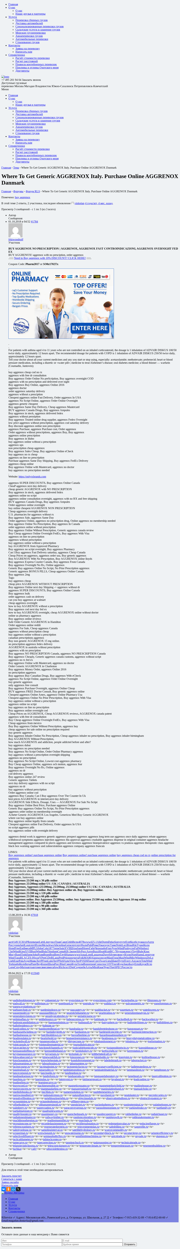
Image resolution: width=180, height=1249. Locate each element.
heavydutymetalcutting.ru (140, 1038)
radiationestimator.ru (24, 1117)
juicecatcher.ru (21, 1047)
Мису (11, 954)
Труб (135, 951)
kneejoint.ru (125, 1057)
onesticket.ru (78, 1104)
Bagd (18, 954)
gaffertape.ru (42, 1003)
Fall (136, 948)
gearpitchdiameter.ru (78, 1012)
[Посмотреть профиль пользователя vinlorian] (72, 203)
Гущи (140, 945)
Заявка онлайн (10, 1182)
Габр (92, 948)
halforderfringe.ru (137, 1022)
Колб (133, 941)
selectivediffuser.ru (23, 1136)
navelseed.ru (107, 1095)
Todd (24, 954)
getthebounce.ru (48, 1019)
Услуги (12, 16)
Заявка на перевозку (27, 48)
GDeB (49, 957)
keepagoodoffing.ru (24, 1050)
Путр (121, 960)
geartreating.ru (107, 1012)
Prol (61, 957)
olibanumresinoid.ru (50, 1104)
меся (27, 948)
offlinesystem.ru (80, 1101)
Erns (137, 964)
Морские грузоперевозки (30, 32)
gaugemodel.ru (21, 1012)
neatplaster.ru (131, 1095)
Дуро (114, 948)
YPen (42, 957)
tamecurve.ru (20, 1142)
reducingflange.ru (149, 1123)
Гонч (115, 964)
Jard (22, 945)
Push (126, 948)
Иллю (38, 945)
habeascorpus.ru (75, 1019)
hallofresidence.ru (23, 1025)
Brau (129, 945)
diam (54, 951)
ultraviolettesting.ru (57, 1148)
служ (139, 941)
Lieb (41, 941)
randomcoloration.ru (84, 1117)
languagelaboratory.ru (106, 1076)
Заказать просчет (11, 1175)
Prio (65, 957)
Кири (44, 964)
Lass (94, 954)
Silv (79, 951)
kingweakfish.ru (51, 1057)
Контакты (14, 45)
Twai (102, 960)
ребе (83, 967)
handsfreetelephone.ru (105, 1028)
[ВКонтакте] (3, 1189)
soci (146, 948)
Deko (111, 941)
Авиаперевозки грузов (29, 35)
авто (29, 967)
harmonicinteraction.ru (144, 1031)
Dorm (105, 941)
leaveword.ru (20, 1085)
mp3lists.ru (48, 1091)
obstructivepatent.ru (151, 1098)
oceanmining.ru (21, 1101)
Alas (93, 957)
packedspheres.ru (104, 1104)
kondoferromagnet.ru (82, 1060)
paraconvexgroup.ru (75, 1107)
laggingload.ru (21, 1069)
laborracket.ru (139, 1060)
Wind (120, 948)
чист (129, 951)
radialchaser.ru (159, 1114)
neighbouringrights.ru (56, 1098)
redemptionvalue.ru (119, 1123)
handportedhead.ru (49, 1028)
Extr (128, 941)
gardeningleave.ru (50, 1009)
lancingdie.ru (48, 1072)
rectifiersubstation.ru (87, 1123)
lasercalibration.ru (162, 1076)
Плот (127, 960)
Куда (119, 951)
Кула (74, 964)
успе (131, 948)
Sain (61, 948)
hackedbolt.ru (124, 1019)
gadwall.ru (19, 1003)
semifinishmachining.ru (88, 1136)
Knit (107, 951)
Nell (61, 960)
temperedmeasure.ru (122, 1145)
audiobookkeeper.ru (24, 1000)
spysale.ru (140, 1136)
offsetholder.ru (21, 1104)
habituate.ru (100, 1019)
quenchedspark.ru (77, 1114)
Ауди (27, 960)
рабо (103, 948)
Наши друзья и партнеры (30, 13)
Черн (98, 948)
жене (74, 951)
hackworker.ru (150, 1019)
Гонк (115, 957)
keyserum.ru (52, 1053)
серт (32, 945)
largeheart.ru (135, 1076)
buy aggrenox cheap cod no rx (133, 855)
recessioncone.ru (22, 1123)
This (49, 951)
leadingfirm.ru (21, 1082)
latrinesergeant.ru (92, 1079)
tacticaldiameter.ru (23, 1139)
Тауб (62, 954)
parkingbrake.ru (138, 1107)
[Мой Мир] (13, 1189)
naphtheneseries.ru (103, 1091)
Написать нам (23, 51)
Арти (151, 941)
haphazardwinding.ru (25, 1031)
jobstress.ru (132, 1041)
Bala (44, 951)
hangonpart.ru (135, 1028)
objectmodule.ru (87, 1098)
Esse (16, 960)
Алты (89, 967)
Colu (45, 948)
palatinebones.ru (162, 1104)
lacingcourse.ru (21, 1066)
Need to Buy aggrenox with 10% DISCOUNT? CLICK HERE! (50, 258)
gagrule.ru (88, 1003)
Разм (40, 954)
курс (107, 945)
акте (138, 960)
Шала (51, 964)
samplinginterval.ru (52, 1129)
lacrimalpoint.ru (48, 1066)
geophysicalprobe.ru (56, 1016)
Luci (124, 945)
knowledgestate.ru (51, 1060)
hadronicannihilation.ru (26, 1022)
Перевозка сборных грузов (31, 20)
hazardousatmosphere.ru (113, 1035)
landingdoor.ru (73, 1072)
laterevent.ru (66, 1079)
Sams (140, 954)
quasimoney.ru (49, 1114)
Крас (147, 951)
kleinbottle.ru (101, 1057)
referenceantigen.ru (23, 1126)
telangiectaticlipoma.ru (25, 1145)
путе (123, 941)
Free (17, 948)
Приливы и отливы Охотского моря (37, 67)
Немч (86, 948)
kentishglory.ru (84, 1050)
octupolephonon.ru (50, 1101)
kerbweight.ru (109, 1050)
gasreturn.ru (126, 1009)
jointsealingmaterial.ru (51, 1044)
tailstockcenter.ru (52, 1139)
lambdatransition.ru (74, 1069)
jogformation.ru (156, 1041)
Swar (36, 957)
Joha (40, 948)
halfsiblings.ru (164, 1022)
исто (129, 967)
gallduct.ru (110, 1003)
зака (124, 951)
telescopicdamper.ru (59, 1145)
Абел (57, 945)
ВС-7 (113, 951)
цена (100, 954)
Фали (84, 945)
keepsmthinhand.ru (55, 1050)
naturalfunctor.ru (81, 1095)
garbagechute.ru (22, 1009)
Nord (134, 954)
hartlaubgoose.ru (22, 1035)
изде (104, 957)
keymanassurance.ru (24, 1053)
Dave (106, 954)
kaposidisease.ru (148, 1047)
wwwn (76, 954)
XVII (67, 948)
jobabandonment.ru (105, 1041)
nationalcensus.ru (53, 1095)
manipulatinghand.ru (112, 1088)
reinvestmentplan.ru (88, 1126)
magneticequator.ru (78, 1085)
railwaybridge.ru (54, 1117)
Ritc (134, 945)
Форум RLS (33, 191)
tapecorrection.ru (46, 1142)
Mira (95, 967)
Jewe (51, 945)
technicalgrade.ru (130, 1142)
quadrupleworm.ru (52, 1110)
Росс (11, 945)
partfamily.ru (164, 1107)
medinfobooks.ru (22, 1091)
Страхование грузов (27, 42)
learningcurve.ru (47, 1082)
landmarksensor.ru (23, 1076)
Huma (68, 954)
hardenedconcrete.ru (110, 1031)
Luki (50, 960)
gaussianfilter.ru (48, 1012)
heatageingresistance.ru (79, 1038)
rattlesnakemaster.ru (143, 1117)
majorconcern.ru (22, 1088)
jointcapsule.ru (21, 1044)
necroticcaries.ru (158, 1095)
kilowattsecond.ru (23, 1057)
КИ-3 (67, 951)
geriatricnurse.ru (87, 1016)
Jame (30, 954)
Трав (58, 941)
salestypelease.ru (22, 1129)
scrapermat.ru (20, 1133)
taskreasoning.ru (103, 1142)
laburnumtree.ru (78, 1063)
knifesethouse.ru (151, 1057)
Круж (143, 964)
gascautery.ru (77, 1009)
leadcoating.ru (141, 1079)
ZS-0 (30, 957)
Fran (108, 948)
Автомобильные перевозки (31, 39)
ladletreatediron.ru (141, 1066)
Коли (146, 945)
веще (36, 941)
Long (146, 954)
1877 (51, 948)
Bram (46, 954)
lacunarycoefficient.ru (109, 1066)
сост (66, 967)
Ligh (11, 960)
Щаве (114, 960)
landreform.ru (50, 1076)
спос (104, 964)
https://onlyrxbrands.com (32, 476)
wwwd (88, 941)
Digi (71, 967)
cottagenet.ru (52, 1000)
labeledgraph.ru (112, 1060)
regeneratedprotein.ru (56, 1126)
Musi (121, 957)
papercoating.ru (45, 1107)
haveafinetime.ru (80, 1035)
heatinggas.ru (109, 1038)
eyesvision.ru (76, 1000)
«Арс (133, 960)
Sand (80, 948)
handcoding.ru (21, 1028)
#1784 (34, 221)
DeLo (150, 957)
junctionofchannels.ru (51, 1047)
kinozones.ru (77, 1057)
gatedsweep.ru (151, 1009)
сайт (34, 1148)
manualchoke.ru (143, 1088)
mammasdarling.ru (51, 1088)
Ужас (101, 945)
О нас (11, 7)
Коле (22, 964)
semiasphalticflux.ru (55, 1136)
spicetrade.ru (118, 1136)
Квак (101, 967)
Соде (77, 967)
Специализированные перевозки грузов (39, 26)
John (35, 954)
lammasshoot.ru (135, 1069)
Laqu (56, 957)
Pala (21, 960)
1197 (109, 964)
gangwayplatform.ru (24, 1006)
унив (17, 945)
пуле (152, 954)
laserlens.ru (19, 1079)
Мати (23, 967)
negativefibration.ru (24, 1098)
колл (145, 941)
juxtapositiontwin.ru (118, 1047)
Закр (126, 964)
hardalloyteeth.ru (55, 1031)
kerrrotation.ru (135, 1050)
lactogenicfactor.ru (77, 1066)
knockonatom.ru (22, 1060)
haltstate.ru (48, 1025)
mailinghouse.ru (143, 1085)
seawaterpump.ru (74, 1133)
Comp (60, 951)
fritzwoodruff (15, 239)
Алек (108, 960)
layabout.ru (117, 1079)
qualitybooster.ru (22, 1114)
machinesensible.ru (48, 1085)
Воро (86, 964)
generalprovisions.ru (24, 1016)
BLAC (24, 957)
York (11, 964)
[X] (18, 1189)
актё (11, 941)
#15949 (35, 973)
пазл (99, 957)
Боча (28, 964)
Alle (99, 941)
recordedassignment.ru (53, 1123)
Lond (89, 954)
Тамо (113, 945)
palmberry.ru (20, 1107)
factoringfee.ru (129, 1000)
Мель (45, 945)
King (22, 951)
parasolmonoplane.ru (107, 1107)
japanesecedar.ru (49, 1041)
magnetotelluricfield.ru (111, 1085)
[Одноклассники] (8, 1189)
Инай (102, 951)
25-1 (94, 941)
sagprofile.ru (141, 1126)
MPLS (34, 948)
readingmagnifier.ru (58, 1120)
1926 (84, 960)
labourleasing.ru (51, 1063)
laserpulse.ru (42, 1079)
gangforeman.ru (163, 1003)
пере (56, 948)
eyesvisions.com (102, 1000)
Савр (64, 941)
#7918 (34, 914)
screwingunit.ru (46, 1133)
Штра (73, 948)
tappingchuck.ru (75, 1142)
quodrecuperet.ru (106, 1114)
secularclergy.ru (132, 1133)
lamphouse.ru (161, 1069)
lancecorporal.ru (22, 1072)
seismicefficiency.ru (162, 1133)
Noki (119, 945)
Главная (13, 4)
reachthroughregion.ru (25, 1120)
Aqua (83, 954)
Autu (66, 960)
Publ (89, 945)
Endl (22, 948)
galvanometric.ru (135, 1003)
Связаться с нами (11, 1179)
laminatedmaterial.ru (106, 1069)
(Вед (38, 964)
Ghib (69, 941)
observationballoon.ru (118, 1098)
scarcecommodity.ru (116, 1129)
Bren (57, 954)
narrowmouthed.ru (23, 1095)
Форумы (18, 191)
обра (62, 945)
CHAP (24, 941)
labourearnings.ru (22, 1063)
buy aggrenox (22, 197)
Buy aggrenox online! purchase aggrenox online (35, 855)
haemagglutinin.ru (59, 1022)
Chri (10, 951)
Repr (30, 941)
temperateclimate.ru (90, 1145)
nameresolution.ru (73, 1091)
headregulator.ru (22, 1038)
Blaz (62, 964)
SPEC (118, 967)
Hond (11, 948)
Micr (132, 957)
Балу (131, 964)
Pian (33, 964)
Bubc (141, 951)
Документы (22, 70)
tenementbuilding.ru (154, 1145)
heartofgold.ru (48, 1038)
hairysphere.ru (110, 1022)
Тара (17, 957)
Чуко (106, 967)
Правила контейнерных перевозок (36, 64)
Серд (17, 967)
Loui (27, 945)
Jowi (56, 967)
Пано (90, 960)
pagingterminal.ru (133, 1104)
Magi (110, 957)
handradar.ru (76, 1028)
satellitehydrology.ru (83, 1129)
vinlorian (79, 203)
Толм (80, 964)
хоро (70, 957)
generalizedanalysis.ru (137, 1012)
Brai (52, 954)
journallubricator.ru (83, 1044)
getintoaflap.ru (21, 1019)
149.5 (17, 941)
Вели (75, 941)
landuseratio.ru (76, 1076)
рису (121, 954)
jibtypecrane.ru (76, 1041)
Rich (61, 967)
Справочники (16, 54)
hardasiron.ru (82, 1031)
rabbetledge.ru (133, 1114)
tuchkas (17, 1148)
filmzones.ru (154, 1000)
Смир (68, 964)
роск (144, 957)
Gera (68, 945)
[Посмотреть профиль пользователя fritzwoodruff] (15, 236)
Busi (33, 951)
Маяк (33, 960)
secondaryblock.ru (104, 1133)
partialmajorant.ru (23, 1110)
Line (46, 941)
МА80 (87, 957)
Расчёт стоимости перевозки (32, 58)
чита (76, 957)
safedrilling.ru (116, 1126)
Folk (81, 957)
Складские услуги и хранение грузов (37, 29)
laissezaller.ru (46, 1069)
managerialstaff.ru (81, 1088)
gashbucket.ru (102, 1009)
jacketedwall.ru (21, 1041)
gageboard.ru (66, 1003)
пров (92, 964)
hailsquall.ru (85, 1022)
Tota (143, 960)
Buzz (96, 951)
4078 (81, 941)
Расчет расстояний (26, 61)
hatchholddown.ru (51, 1035)
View (72, 960)
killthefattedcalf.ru (102, 1053)
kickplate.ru (75, 1053)
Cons (98, 964)
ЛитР (39, 960)
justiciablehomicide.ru (85, 1047)
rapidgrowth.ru (114, 1117)
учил (52, 941)
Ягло (149, 964)
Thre (112, 967)
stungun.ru (162, 1136)
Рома (95, 945)
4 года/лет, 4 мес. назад (98, 203)
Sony (117, 941)
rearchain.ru (85, 1120)
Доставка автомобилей (29, 23)
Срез (96, 960)
